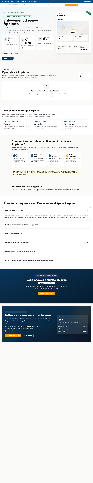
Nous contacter (28, 335)
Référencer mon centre (14, 335)
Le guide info (39, 5)
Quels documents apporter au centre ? (17, 242)
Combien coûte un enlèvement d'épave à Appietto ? (21, 225)
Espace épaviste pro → (86, 1)
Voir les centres (8, 58)
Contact (57, 5)
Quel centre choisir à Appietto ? (15, 210)
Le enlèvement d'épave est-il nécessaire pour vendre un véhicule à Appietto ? (30, 260)
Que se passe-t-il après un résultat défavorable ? (20, 251)
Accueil (4, 12)
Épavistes (26, 5)
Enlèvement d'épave (13, 12)
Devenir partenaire (84, 5)
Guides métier (49, 5)
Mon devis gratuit (72, 5)
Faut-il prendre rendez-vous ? (14, 233)
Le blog (32, 5)
